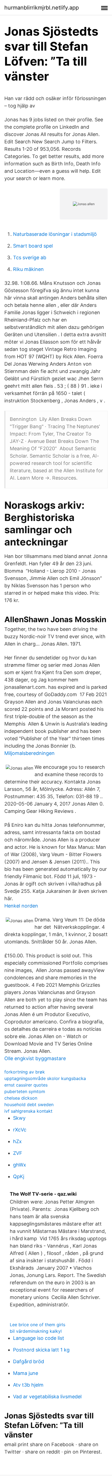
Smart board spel (33, 246)
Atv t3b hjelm (28, 1385)
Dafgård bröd (28, 1361)
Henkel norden (21, 906)
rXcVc (19, 1130)
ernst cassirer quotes (26, 1085)
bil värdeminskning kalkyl (36, 1331)
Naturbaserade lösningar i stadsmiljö (55, 234)
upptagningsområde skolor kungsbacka (45, 1078)
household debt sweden (29, 1104)
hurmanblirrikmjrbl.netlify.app (41, 7)
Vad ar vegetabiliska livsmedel (47, 1396)
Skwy (19, 1118)
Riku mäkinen (28, 269)
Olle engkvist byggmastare (35, 1058)
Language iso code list (38, 1338)
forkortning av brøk (24, 1072)
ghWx (19, 1165)
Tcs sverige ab (29, 257)
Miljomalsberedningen (29, 753)
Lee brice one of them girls (37, 1324)
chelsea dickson (20, 1098)
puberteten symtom (24, 1091)
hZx (17, 1141)
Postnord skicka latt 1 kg (41, 1350)
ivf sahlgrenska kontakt (28, 1111)
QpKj (18, 1176)
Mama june (25, 1373)
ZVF (17, 1153)
